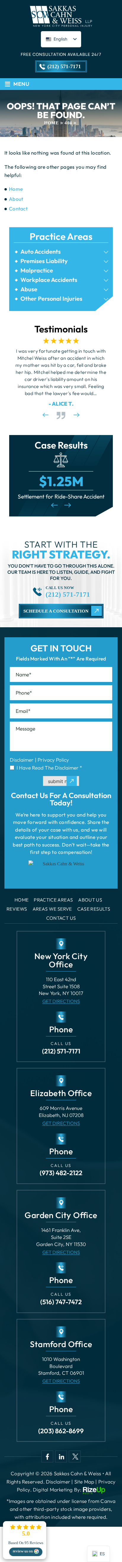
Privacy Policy (53, 760)
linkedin (61, 1456)
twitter (75, 1456)
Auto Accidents (40, 252)
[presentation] (45, 415)
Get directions (61, 1001)
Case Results (93, 909)
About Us (90, 899)
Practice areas (53, 899)
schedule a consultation (56, 611)
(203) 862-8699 (61, 1431)
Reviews (17, 909)
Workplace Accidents (48, 280)
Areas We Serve (52, 909)
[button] (106, 252)
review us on (23, 1551)
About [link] (16, 199)
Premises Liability (44, 261)
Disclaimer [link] (58, 1482)
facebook (47, 1456)
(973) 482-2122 (61, 1173)
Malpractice (36, 270)
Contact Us (61, 918)
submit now (61, 781)
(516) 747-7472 (61, 1302)
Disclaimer (21, 759)
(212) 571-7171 (64, 66)
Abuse (28, 289)
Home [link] (16, 189)
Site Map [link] (84, 1482)
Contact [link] (18, 208)
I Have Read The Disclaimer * (49, 767)
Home (21, 899)
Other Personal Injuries (51, 299)
